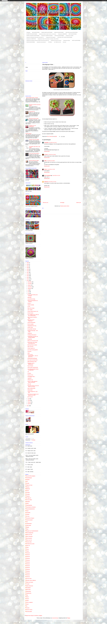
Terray (27, 549)
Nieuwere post (45, 202)
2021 (28, 265)
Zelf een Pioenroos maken (34, 160)
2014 (28, 277)
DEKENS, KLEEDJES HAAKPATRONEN (32, 35)
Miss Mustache (29, 538)
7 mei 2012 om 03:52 (52, 154)
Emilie (27, 503)
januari (29, 403)
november (30, 283)
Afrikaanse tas (30, 379)
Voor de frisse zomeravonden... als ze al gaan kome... (33, 355)
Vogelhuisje (30, 333)
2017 (28, 272)
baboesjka (29, 297)
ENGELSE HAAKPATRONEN (59, 32)
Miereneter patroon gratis (33, 118)
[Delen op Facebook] (63, 136)
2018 (28, 270)
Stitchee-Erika (29, 541)
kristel (27, 596)
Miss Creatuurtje (50, 136)
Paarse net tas (30, 374)
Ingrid (27, 510)
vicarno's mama (29, 609)
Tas (28, 371)
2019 (28, 269)
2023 (28, 264)
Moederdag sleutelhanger (32, 358)
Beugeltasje (30, 339)
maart (29, 400)
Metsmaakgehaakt (29, 532)
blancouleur (28, 589)
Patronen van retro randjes (34, 139)
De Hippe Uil (28, 497)
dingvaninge (28, 591)
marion (27, 598)
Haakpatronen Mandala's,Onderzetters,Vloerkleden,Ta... (35, 37)
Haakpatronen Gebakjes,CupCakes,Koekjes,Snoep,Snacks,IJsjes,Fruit (37, 40)
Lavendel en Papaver (30, 518)
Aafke (45, 160)
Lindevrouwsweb (29, 519)
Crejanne (28, 496)
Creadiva (28, 494)
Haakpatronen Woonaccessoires (56, 40)
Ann (27, 481)
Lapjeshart (29, 378)
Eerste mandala (30, 324)
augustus (29, 288)
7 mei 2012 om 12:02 (51, 169)
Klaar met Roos (30, 346)
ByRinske (28, 488)
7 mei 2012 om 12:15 (56, 175)
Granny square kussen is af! (33, 311)
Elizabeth (28, 501)
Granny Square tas (31, 348)
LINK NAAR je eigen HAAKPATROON (71, 32)
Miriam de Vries (29, 534)
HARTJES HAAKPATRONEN (59, 35)
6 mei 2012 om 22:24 (52, 142)
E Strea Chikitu (29, 499)
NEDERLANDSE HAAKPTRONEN (47, 32)
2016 (28, 274)
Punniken (29, 373)
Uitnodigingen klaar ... (32, 376)
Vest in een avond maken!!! (34, 153)
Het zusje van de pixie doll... (33, 359)
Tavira (27, 547)
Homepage (62, 202)
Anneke (27, 483)
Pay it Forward (30, 365)
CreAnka (28, 492)
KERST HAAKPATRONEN (76, 40)
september (30, 286)
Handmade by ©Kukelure (31, 507)
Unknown (46, 181)
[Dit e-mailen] (61, 136)
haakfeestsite (28, 593)
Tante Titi (28, 545)
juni (28, 291)
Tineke (27, 551)
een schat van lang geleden (33, 349)
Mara (27, 529)
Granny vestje (30, 327)
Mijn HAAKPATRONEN (35, 32)
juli (28, 290)
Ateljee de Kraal (29, 485)
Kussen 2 (29, 303)
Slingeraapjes (30, 389)
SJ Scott (46, 154)
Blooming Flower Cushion (32, 344)
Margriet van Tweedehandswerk (32, 530)
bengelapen (28, 587)
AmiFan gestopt (28, 133)
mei (28, 293)
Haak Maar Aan (32, 111)
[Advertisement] (50, 50)
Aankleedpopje (29, 477)
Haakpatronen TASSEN (69, 35)
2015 (28, 275)
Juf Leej (27, 516)
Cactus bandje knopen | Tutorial (32, 97)
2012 (28, 280)
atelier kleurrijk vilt (29, 585)
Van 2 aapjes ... (30, 309)
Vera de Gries (28, 578)
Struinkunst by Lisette (30, 543)
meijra (27, 600)
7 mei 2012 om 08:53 (51, 160)
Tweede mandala (31, 304)
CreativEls (46, 142)
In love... (29, 306)
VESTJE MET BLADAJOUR (33, 367)
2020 (28, 267)
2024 (28, 262)
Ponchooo (29, 351)
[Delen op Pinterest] (64, 136)
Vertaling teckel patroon (32, 334)
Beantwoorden (47, 151)
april (29, 398)
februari (29, 402)
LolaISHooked (29, 523)
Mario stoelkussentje (31, 388)
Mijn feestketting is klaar (32, 361)
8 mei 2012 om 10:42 (52, 181)
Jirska (45, 169)
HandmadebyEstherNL (30, 508)
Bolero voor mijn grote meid (33, 340)
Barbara (27, 486)
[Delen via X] (62, 136)
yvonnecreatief (29, 611)
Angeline (28, 479)
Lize (27, 521)
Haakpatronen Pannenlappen (50, 37)
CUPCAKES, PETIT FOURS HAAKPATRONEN (64, 37)
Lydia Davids (28, 525)
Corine (27, 490)
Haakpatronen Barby (66, 40)
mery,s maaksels (29, 602)
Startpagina (28, 32)
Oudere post (78, 202)
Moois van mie (29, 540)
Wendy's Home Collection (31, 580)
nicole (27, 604)
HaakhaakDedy (29, 505)
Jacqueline (28, 512)
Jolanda (27, 514)
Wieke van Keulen (29, 582)
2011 (28, 405)
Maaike (27, 527)
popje (29, 353)
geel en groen (30, 396)
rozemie (27, 607)
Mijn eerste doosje (31, 308)
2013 (28, 278)
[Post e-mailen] (59, 136)
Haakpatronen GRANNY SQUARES (47, 35)
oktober (29, 285)
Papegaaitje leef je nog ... (32, 325)
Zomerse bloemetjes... (32, 322)
